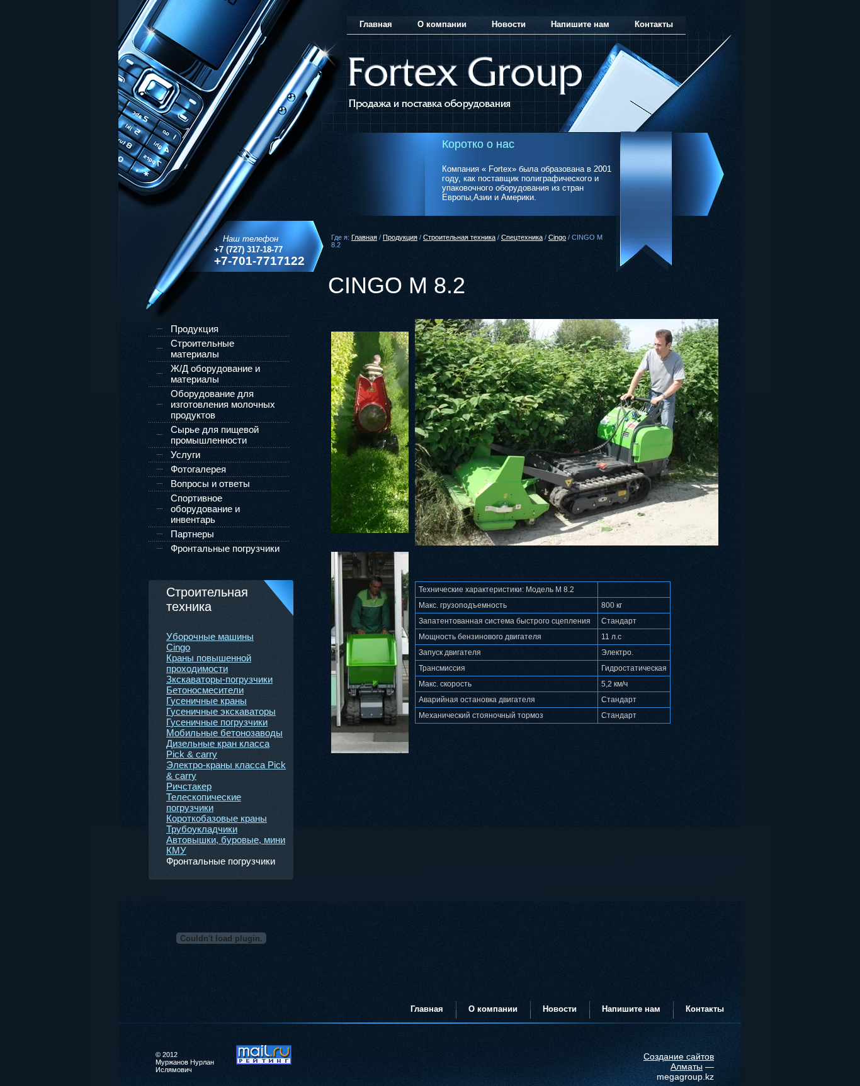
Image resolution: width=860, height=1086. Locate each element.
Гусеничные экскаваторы (221, 711)
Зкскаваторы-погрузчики (219, 679)
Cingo (557, 237)
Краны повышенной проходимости (208, 663)
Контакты (654, 24)
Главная (364, 237)
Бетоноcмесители (205, 690)
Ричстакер (189, 786)
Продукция (400, 237)
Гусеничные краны (206, 700)
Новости (509, 24)
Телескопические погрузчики (203, 802)
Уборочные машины (210, 636)
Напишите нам (580, 24)
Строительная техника (459, 237)
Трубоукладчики (201, 829)
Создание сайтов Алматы (678, 1061)
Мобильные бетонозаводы (224, 732)
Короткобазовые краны (216, 818)
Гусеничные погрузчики (217, 722)
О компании (442, 24)
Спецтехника (522, 237)
